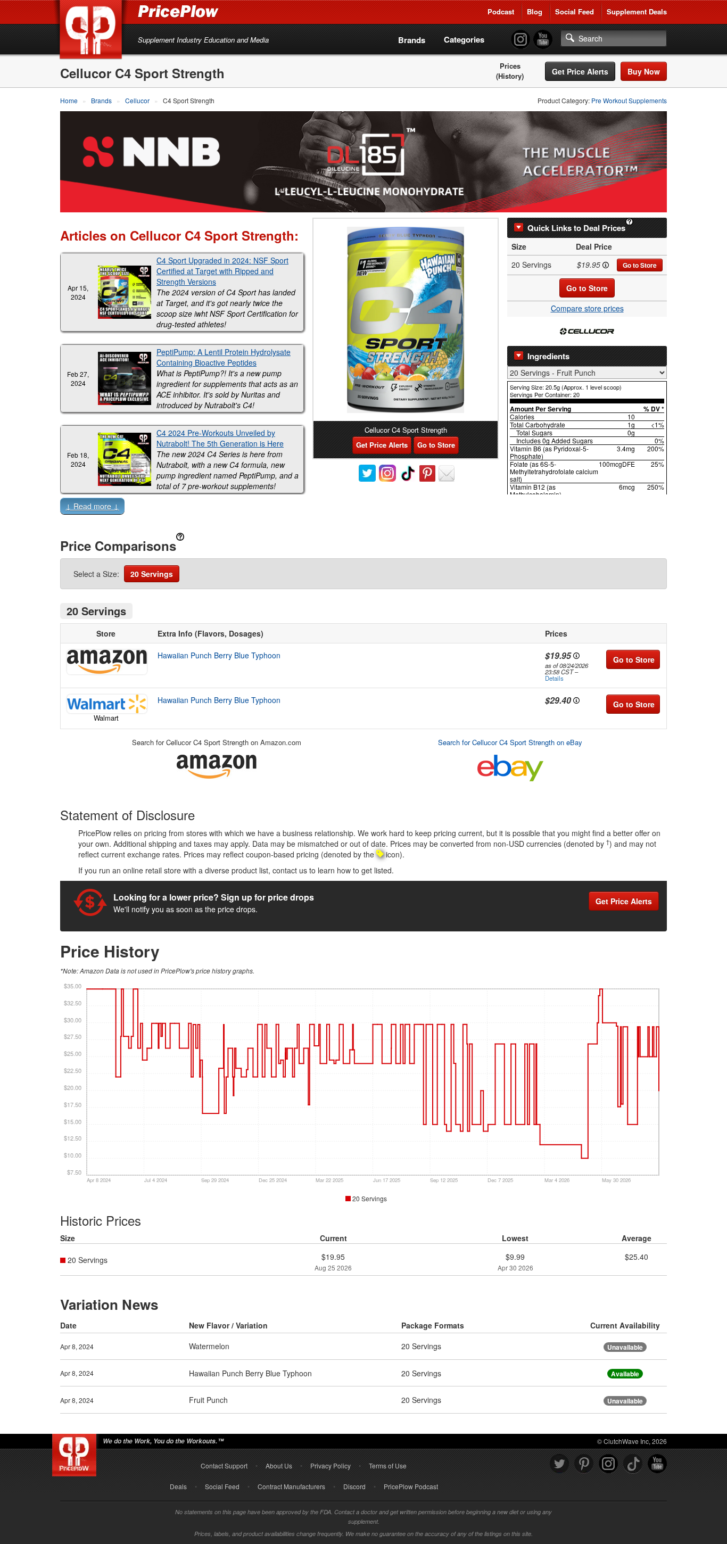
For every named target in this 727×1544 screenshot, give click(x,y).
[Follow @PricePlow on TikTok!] (632, 1464)
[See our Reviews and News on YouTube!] (657, 1464)
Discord (354, 1486)
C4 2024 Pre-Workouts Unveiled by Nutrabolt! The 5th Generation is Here (220, 438)
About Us (279, 1465)
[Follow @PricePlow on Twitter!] (559, 1464)
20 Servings (151, 573)
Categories (464, 39)
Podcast (501, 11)
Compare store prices (587, 308)
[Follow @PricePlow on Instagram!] (520, 39)
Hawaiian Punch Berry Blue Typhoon (219, 655)
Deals (178, 1486)
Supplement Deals (637, 11)
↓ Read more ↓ (92, 506)
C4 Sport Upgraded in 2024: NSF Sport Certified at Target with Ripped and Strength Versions (222, 271)
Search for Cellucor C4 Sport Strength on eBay (510, 742)
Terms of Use (388, 1465)
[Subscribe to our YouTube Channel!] (542, 39)
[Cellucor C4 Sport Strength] (405, 320)
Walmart (106, 718)
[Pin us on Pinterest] (583, 1464)
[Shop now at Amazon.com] (106, 662)
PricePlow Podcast (411, 1486)
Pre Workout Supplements (629, 100)
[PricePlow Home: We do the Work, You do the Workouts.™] (93, 31)
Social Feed (574, 11)
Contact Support (224, 1465)
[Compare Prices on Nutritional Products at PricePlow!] (76, 1452)
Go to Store (640, 265)
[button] (363, 508)
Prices (510, 66)
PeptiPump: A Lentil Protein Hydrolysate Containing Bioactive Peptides (223, 357)
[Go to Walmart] (106, 704)
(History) (510, 76)
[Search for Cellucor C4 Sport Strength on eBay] (510, 766)
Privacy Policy (330, 1465)
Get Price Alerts (580, 71)
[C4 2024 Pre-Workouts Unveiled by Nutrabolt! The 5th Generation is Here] (124, 459)
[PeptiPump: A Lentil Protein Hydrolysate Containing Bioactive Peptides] (124, 378)
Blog (534, 11)
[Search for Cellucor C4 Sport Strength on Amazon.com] (217, 765)
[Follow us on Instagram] (608, 1464)
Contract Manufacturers (291, 1486)
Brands (411, 40)
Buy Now (643, 71)
